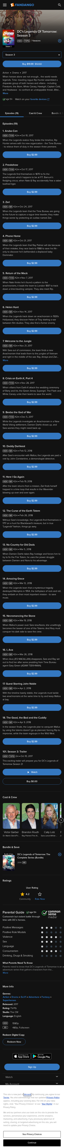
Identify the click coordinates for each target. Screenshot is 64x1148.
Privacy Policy (53, 1097)
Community (25, 899)
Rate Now (40, 899)
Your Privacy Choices (32, 1134)
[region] (32, 1116)
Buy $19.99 (37, 64)
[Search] (59, 5)
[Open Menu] (4, 5)
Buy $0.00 (32, 781)
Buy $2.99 (32, 154)
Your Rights (47, 1104)
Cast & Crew (35, 113)
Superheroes (9, 1000)
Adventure (34, 997)
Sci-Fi (23, 997)
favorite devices (38, 99)
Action (6, 997)
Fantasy (46, 997)
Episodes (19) (12, 113)
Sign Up (32, 1067)
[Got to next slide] (61, 820)
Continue (32, 1142)
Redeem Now (14, 1041)
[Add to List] (59, 41)
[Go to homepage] (22, 5)
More (5, 93)
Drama (15, 997)
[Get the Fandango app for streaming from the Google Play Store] (42, 1056)
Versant (27, 1094)
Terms (6, 1097)
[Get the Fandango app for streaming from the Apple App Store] (22, 1056)
